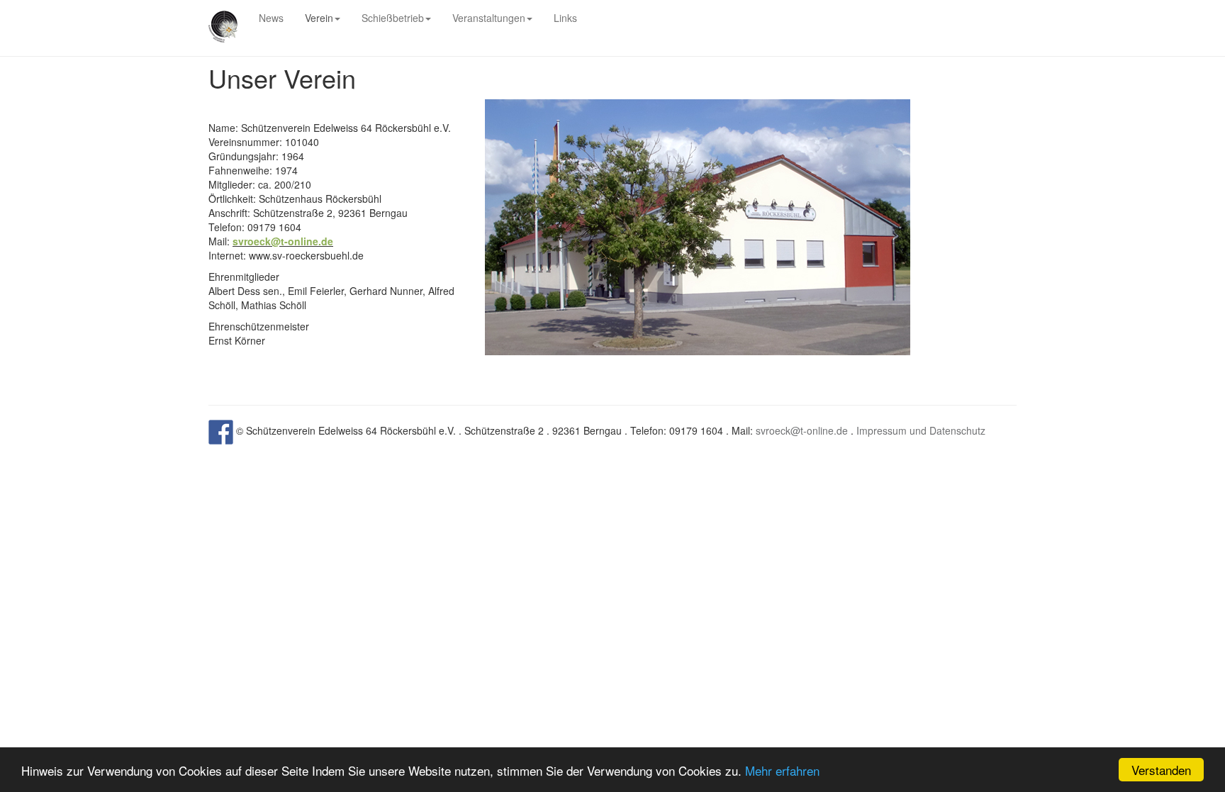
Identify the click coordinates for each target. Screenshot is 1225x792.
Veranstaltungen (488, 18)
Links (565, 18)
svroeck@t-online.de (802, 430)
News (271, 18)
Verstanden (1161, 770)
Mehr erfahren (782, 770)
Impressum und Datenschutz (920, 430)
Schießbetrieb (393, 18)
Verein (319, 18)
